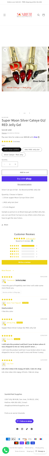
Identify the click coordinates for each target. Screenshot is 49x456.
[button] (4, 14)
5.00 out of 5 (30, 238)
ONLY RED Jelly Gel (32, 150)
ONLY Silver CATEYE (11, 150)
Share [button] (6, 225)
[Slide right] (29, 113)
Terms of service (20, 451)
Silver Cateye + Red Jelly (13, 155)
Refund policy (29, 448)
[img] (7, 277)
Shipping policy (31, 451)
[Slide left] (19, 113)
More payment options (25, 184)
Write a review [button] (24, 262)
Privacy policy (40, 448)
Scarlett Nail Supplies (16, 448)
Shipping (4, 133)
